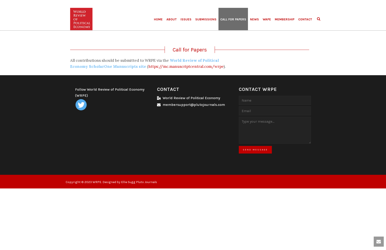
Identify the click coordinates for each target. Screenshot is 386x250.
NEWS (254, 19)
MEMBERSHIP (284, 19)
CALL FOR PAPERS (233, 19)
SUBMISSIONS (205, 19)
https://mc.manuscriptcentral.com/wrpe (186, 66)
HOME (158, 19)
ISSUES (185, 19)
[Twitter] (81, 104)
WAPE (267, 19)
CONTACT (305, 19)
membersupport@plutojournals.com (194, 105)
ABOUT (171, 19)
